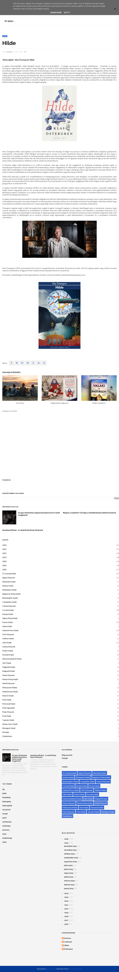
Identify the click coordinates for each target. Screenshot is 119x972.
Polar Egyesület (8, 708)
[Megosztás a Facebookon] (11, 363)
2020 (4, 545)
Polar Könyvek (8, 712)
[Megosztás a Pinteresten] (44, 363)
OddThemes (51, 969)
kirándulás (6, 797)
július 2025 (68, 865)
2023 (4, 557)
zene (4, 834)
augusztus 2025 (70, 862)
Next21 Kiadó (8, 696)
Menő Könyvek (8, 683)
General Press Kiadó (10, 630)
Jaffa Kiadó (7, 642)
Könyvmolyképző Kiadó (11, 659)
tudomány (6, 826)
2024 (4, 561)
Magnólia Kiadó (8, 667)
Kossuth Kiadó (8, 655)
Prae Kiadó (6, 716)
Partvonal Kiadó (8, 704)
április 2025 (68, 877)
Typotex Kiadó (8, 720)
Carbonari (68, 942)
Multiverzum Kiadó (10, 691)
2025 (4, 565)
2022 (4, 553)
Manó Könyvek (8, 675)
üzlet (4, 842)
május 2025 (68, 873)
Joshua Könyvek (8, 646)
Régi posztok (67, 755)
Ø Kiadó (5, 732)
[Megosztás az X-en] (16, 363)
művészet (6, 810)
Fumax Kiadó (7, 622)
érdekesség (7, 838)
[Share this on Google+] (22, 363)
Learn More (56, 12)
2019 (66, 913)
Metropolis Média (9, 687)
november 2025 (70, 850)
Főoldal (65, 758)
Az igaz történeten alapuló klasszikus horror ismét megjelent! (39, 514)
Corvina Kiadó (8, 610)
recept (5, 814)
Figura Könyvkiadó (9, 618)
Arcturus (9, 52)
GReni (66, 945)
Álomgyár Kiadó (8, 728)
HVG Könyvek (8, 634)
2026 (4, 569)
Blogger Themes (75, 969)
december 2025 (70, 846)
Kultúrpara (68, 949)
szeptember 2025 (71, 858)
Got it (67, 12)
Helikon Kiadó (8, 638)
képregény (6, 801)
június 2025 (68, 869)
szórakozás (7, 822)
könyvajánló (7, 806)
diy (3, 789)
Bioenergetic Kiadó (10, 598)
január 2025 (68, 888)
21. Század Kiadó (9, 573)
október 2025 (69, 854)
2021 (4, 549)
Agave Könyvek (8, 577)
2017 (66, 920)
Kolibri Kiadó (7, 651)
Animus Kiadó (7, 586)
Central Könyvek (9, 606)
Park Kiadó (6, 700)
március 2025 (69, 881)
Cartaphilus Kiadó (9, 602)
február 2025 (69, 885)
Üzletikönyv (7, 736)
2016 (66, 924)
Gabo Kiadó (7, 626)
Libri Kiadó (6, 663)
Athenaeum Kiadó (9, 590)
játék (4, 793)
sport (4, 818)
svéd (5, 36)
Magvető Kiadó (8, 671)
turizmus (5, 830)
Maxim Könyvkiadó (10, 679)
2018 (66, 916)
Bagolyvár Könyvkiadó (11, 594)
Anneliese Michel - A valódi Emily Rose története (22, 530)
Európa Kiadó (7, 614)
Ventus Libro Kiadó (10, 724)
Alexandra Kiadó (9, 582)
